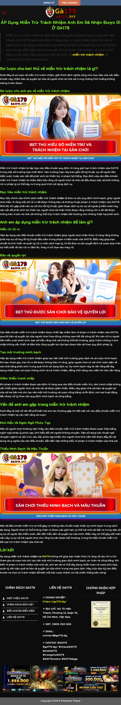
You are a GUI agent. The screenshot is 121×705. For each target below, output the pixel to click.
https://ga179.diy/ (54, 601)
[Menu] (4, 13)
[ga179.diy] (60, 13)
